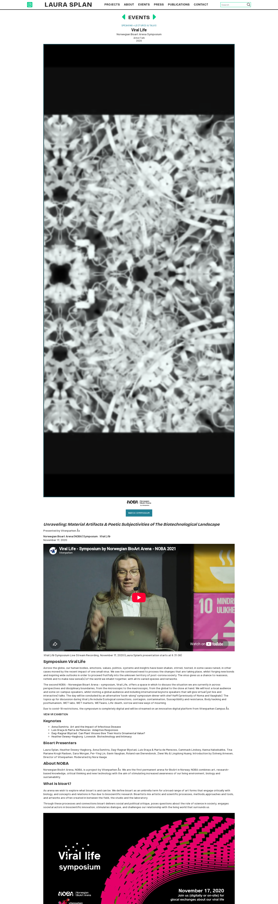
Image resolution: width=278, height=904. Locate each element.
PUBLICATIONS (179, 4)
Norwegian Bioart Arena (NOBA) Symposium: (76, 536)
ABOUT (129, 4)
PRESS (159, 4)
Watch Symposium (139, 513)
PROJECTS (112, 4)
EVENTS (144, 4)
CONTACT (201, 4)
